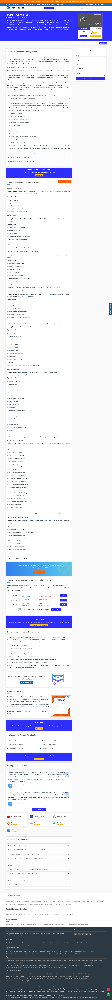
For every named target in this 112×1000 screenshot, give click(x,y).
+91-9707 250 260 (18, 850)
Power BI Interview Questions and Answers (16, 914)
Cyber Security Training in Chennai (83, 963)
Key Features (57, 43)
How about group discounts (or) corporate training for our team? (25, 877)
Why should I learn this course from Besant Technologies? (23, 854)
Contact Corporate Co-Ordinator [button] (39, 625)
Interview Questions (50, 933)
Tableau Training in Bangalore (13, 976)
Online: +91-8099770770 (43, 4)
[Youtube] (83, 934)
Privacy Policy (77, 942)
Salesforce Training (21, 904)
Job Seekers (102, 8)
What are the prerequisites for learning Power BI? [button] (20, 157)
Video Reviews (23, 933)
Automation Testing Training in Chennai (30, 963)
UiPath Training (67, 904)
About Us (8, 942)
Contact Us (24, 942)
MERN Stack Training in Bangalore (31, 978)
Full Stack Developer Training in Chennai (15, 960)
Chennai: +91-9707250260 (12, 4)
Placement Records (85, 1)
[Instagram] (90, 934)
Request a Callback (110, 309)
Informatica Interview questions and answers (62, 914)
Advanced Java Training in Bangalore (37, 980)
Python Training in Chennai (55, 965)
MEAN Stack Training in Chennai (85, 965)
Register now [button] (39, 175)
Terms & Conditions (10, 945)
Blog (7, 933)
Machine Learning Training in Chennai (31, 967)
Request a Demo (103, 43)
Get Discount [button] (39, 728)
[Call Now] (108, 989)
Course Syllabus (20, 43)
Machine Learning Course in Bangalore (49, 978)
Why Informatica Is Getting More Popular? (78, 924)
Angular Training (10, 901)
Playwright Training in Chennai (13, 963)
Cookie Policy (84, 942)
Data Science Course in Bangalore (70, 973)
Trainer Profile (39, 43)
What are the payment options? (16, 881)
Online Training (75, 8)
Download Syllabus (65, 181)
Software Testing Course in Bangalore (52, 973)
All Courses (59, 8)
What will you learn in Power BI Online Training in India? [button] (21, 98)
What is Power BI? (10, 924)
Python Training (99, 901)
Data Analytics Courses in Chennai (34, 960)
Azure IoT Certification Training (35, 904)
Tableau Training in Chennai (12, 965)
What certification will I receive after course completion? (23, 873)
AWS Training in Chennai (68, 963)
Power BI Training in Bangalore (81, 976)
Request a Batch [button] (56, 609)
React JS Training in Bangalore (50, 976)
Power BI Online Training (28, 953)
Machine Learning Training (73, 901)
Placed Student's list (26, 682)
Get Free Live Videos (95, 36)
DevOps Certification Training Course (25, 951)
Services (13, 942)
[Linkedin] (86, 934)
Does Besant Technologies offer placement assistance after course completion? (29, 858)
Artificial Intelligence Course (22, 901)
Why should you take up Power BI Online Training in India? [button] (22, 161)
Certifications (48, 8)
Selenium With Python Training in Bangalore (31, 976)
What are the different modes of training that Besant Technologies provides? (28, 869)
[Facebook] (75, 934)
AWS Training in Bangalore (80, 978)
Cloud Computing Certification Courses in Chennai (55, 960)
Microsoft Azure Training (87, 901)
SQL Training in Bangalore (85, 973)
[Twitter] (79, 934)
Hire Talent (95, 8)
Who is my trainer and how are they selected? (20, 862)
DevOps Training (47, 901)
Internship (11, 933)
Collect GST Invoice (21, 935)
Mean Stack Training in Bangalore (13, 978)
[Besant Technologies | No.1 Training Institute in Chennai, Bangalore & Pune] (16, 9)
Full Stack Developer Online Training (55, 953)
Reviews (64, 43)
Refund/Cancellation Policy (22, 945)
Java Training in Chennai (46, 967)
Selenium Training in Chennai (27, 965)
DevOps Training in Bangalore (66, 978)
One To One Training (96, 28)
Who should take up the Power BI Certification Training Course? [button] (24, 153)
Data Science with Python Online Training (84, 951)
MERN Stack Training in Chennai (13, 967)
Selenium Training (10, 904)
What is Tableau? (21, 924)
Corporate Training (85, 8)
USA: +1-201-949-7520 (57, 4)
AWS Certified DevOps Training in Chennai (51, 963)
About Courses (10, 43)
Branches (67, 8)
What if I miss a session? (14, 865)
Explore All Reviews (38, 809)
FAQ (69, 43)
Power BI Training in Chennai (70, 965)
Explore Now (39, 572)
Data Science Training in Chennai (76, 960)
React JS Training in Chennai (41, 965)
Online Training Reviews (34, 933)
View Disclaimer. (93, 997)
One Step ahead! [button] (39, 759)
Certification (48, 43)
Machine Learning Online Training (14, 953)
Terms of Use (92, 942)
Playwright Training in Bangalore (65, 976)
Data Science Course (36, 901)
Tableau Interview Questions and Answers (39, 914)
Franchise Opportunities (60, 942)
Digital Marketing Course (59, 901)
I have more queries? (13, 884)
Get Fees (63, 595)
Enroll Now (83, 36)
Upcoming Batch (30, 43)
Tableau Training (48, 904)
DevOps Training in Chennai (98, 963)
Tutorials (17, 933)
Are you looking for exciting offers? (17, 845)
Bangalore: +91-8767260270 (28, 4)
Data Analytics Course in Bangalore (33, 973)
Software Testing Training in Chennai (94, 960)
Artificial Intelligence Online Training (73, 953)
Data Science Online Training (66, 951)
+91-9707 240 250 (99, 4)
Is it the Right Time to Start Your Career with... (55, 924)
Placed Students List (10, 935)
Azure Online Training (40, 953)
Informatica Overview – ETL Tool (34, 924)
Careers (30, 942)
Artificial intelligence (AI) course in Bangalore (16, 980)
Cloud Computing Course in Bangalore (15, 973)
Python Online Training (40, 951)
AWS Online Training (10, 951)
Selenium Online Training (53, 951)
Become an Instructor (48, 942)
